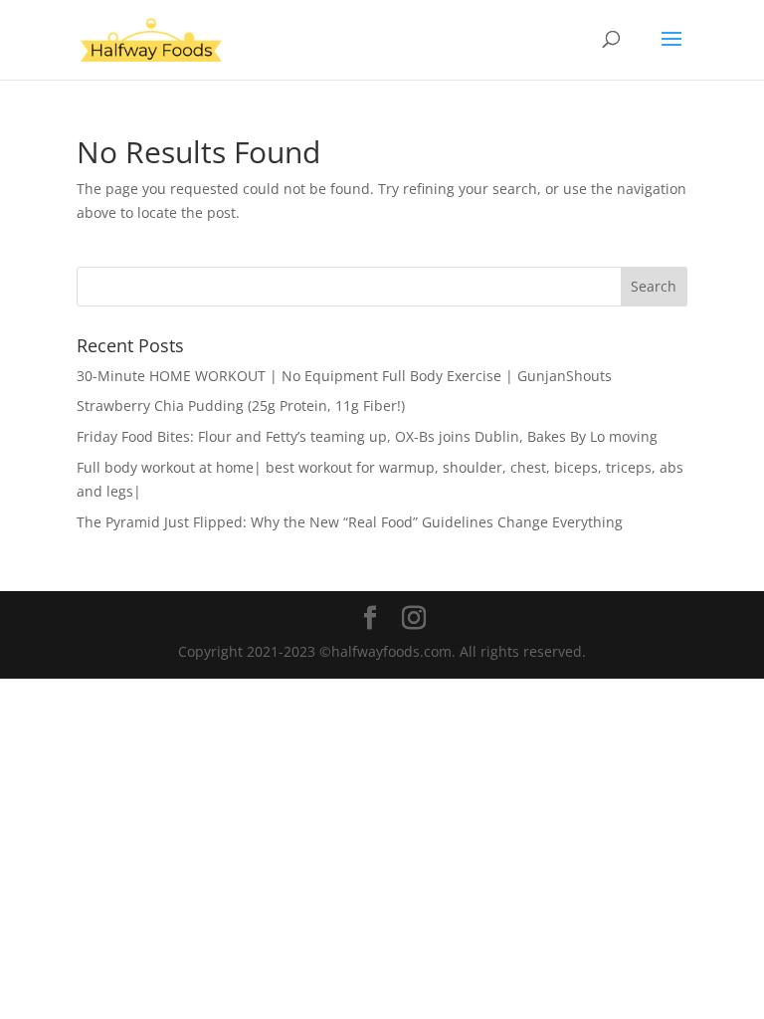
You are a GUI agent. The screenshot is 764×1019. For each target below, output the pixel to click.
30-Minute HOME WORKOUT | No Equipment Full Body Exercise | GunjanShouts (344, 375)
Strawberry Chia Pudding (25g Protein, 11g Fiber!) (241, 405)
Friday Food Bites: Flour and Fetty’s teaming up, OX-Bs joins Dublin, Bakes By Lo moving (367, 436)
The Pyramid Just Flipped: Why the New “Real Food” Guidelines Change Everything (350, 521)
